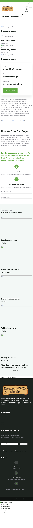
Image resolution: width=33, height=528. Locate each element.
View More (16, 370)
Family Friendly (5, 272)
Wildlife (3, 243)
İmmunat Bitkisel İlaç (16, 499)
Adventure (4, 302)
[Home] (7, 8)
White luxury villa (8, 328)
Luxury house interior (10, 299)
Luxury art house (8, 357)
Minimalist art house (10, 269)
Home (3, 20)
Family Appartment (9, 240)
